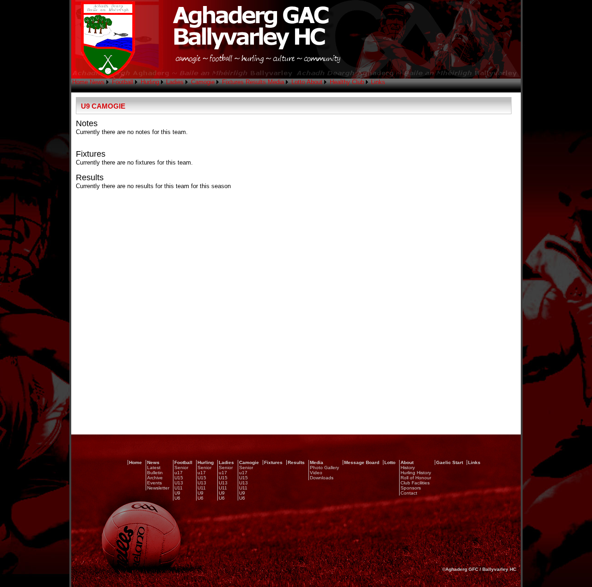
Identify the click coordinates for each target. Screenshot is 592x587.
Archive (155, 477)
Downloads (321, 477)
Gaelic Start (449, 462)
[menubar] (228, 82)
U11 (178, 487)
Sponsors (411, 487)
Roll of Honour (416, 477)
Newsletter (158, 487)
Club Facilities (415, 482)
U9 (177, 492)
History (408, 467)
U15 (178, 477)
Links (378, 82)
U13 (178, 482)
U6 (177, 498)
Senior (181, 467)
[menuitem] (80, 82)
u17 (178, 472)
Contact (409, 492)
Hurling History (416, 472)
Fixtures (233, 82)
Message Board (361, 462)
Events (154, 482)
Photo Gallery (324, 467)
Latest (153, 467)
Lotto (298, 82)
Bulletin (155, 472)
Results (256, 82)
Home (80, 82)
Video (316, 472)
